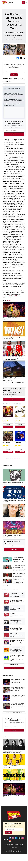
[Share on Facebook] (18, 58)
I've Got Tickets (8, 427)
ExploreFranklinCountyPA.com (11, 296)
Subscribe (14, 549)
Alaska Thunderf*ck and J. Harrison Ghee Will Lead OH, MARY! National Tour (13, 751)
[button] (23, 2)
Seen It (8, 424)
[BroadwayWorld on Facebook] (10, 838)
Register (15, 2)
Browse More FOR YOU (13, 712)
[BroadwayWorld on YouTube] (10, 841)
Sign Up (14, 75)
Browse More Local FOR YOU (15, 382)
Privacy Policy (18, 851)
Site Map (20, 846)
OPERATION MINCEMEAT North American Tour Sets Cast (13, 766)
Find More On (13, 458)
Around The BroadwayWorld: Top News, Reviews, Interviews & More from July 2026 (13, 100)
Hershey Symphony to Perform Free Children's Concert (12, 89)
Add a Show (14, 668)
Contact (16, 844)
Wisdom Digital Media (18, 850)
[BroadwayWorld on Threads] (22, 838)
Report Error (14, 847)
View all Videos (6, 586)
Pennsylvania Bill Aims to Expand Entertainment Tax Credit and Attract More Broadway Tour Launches (13, 95)
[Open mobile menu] (26, 2)
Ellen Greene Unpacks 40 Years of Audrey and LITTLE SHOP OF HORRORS (19, 575)
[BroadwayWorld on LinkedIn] (16, 838)
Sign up (14, 730)
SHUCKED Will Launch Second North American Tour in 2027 (12, 104)
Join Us (21, 844)
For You (9, 300)
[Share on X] (21, 58)
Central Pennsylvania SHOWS (10, 589)
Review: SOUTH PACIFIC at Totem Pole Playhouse (13, 796)
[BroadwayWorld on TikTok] (19, 838)
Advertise (7, 844)
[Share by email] (24, 58)
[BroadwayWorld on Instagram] (13, 838)
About (12, 844)
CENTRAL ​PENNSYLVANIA (11, 2)
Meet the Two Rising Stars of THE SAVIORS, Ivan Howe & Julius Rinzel (19, 581)
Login (19, 2)
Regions (15, 846)
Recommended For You (8, 675)
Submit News (9, 846)
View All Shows (14, 664)
